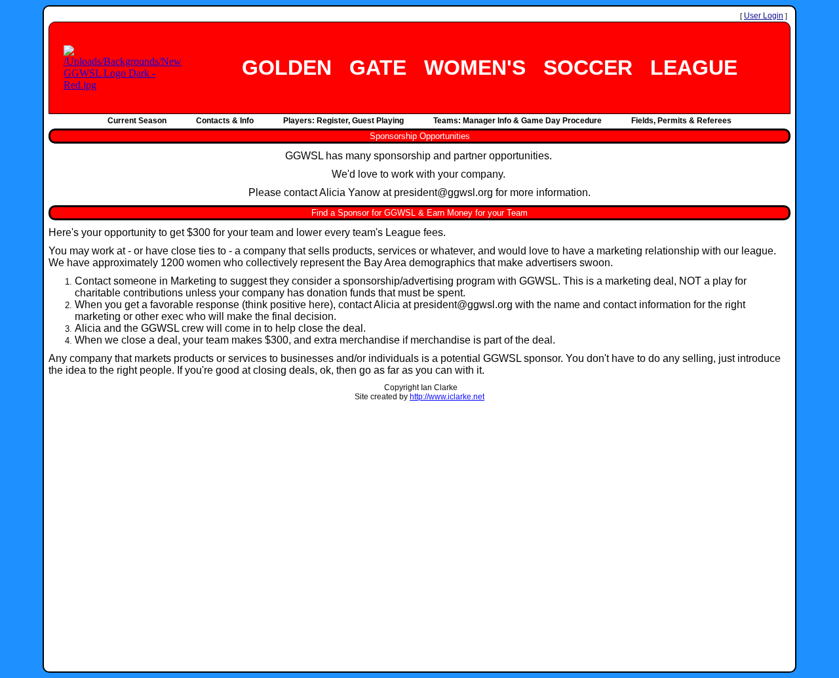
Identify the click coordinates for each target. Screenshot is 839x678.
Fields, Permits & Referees (681, 120)
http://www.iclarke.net (447, 396)
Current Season (136, 120)
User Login (763, 15)
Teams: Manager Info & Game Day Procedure (517, 120)
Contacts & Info (225, 120)
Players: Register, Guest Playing (343, 120)
